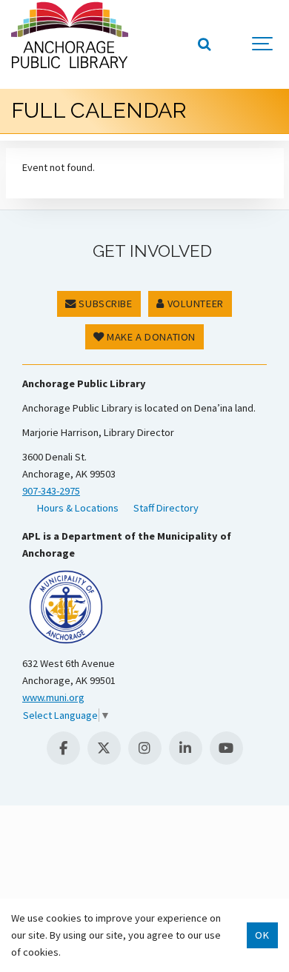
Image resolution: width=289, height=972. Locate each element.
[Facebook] (63, 748)
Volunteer (194, 303)
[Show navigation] (263, 44)
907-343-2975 (51, 490)
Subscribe (104, 303)
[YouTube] (226, 748)
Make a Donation (150, 336)
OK (262, 935)
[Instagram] (145, 748)
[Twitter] (104, 748)
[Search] (203, 44)
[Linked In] (185, 748)
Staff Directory (166, 508)
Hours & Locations (78, 508)
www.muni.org (53, 697)
